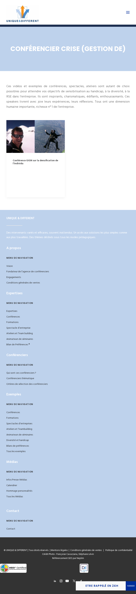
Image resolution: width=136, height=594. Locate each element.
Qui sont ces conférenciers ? (21, 373)
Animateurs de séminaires (19, 339)
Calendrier (11, 485)
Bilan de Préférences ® (18, 345)
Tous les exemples (16, 451)
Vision (9, 266)
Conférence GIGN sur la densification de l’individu (35, 162)
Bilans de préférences (17, 446)
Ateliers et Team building (19, 333)
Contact (10, 529)
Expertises (11, 311)
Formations (12, 322)
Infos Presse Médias (16, 480)
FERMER (131, 586)
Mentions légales (59, 550)
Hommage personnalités (19, 491)
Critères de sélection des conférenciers (27, 384)
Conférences (13, 317)
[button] (128, 12)
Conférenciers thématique (20, 378)
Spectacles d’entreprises (19, 424)
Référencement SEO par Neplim (68, 558)
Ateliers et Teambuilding (19, 429)
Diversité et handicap (17, 440)
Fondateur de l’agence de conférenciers (27, 272)
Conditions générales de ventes (23, 283)
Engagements (13, 277)
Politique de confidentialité (118, 550)
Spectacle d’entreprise (18, 328)
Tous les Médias (14, 497)
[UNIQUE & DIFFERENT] (22, 12)
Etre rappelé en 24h (102, 586)
